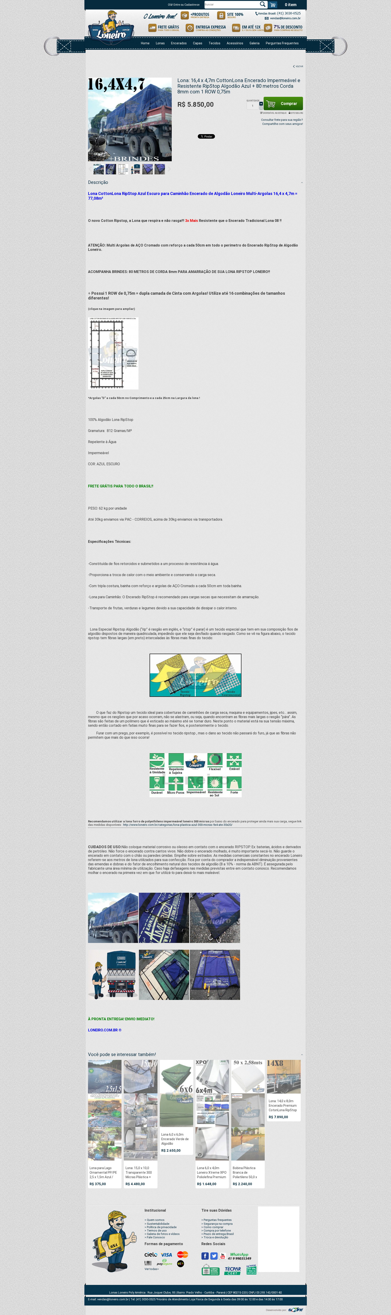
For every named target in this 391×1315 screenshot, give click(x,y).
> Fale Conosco (155, 1237)
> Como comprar (212, 1227)
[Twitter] (214, 1255)
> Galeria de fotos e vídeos (162, 1234)
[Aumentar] (261, 104)
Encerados (179, 43)
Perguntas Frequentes (282, 43)
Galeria (255, 43)
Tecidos (214, 43)
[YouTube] (222, 1255)
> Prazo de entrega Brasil (217, 1234)
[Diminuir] (261, 108)
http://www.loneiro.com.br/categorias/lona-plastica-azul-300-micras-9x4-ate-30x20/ (177, 824)
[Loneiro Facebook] (205, 1255)
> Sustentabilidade (157, 1223)
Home (145, 43)
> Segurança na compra (217, 1223)
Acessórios (235, 43)
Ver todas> (152, 1269)
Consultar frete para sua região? (282, 119)
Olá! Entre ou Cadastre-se (183, 4)
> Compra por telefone (216, 1230)
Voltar (299, 66)
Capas (197, 43)
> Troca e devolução (214, 1237)
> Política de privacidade (160, 1227)
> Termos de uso (156, 1230)
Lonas (160, 43)
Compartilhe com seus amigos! (282, 124)
